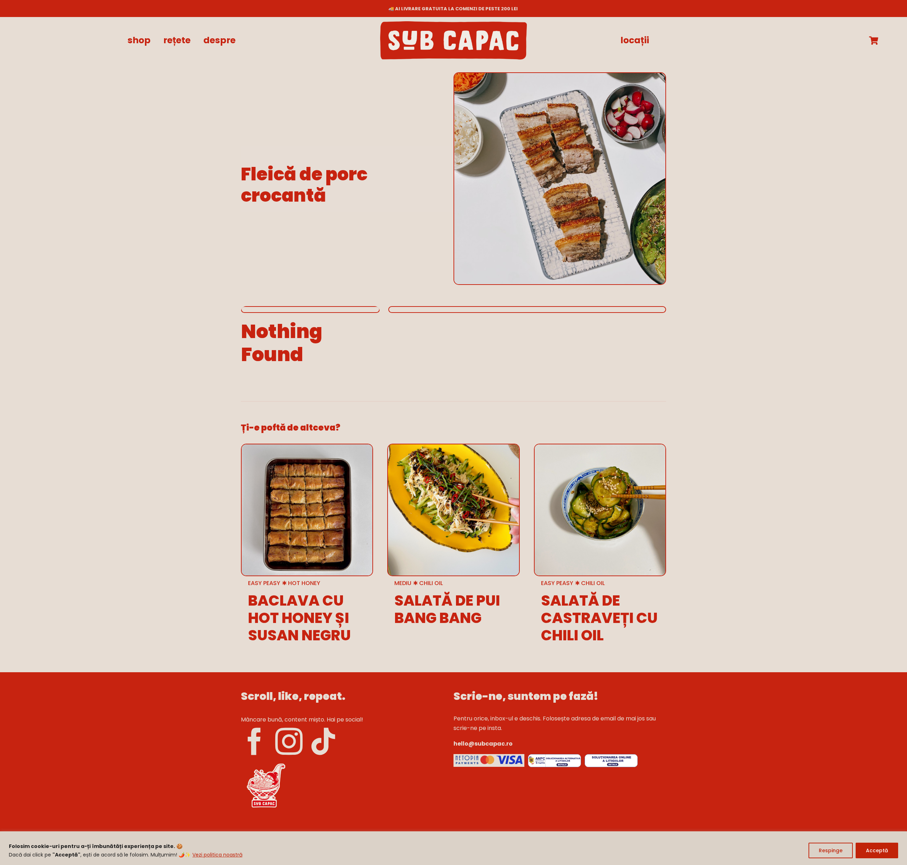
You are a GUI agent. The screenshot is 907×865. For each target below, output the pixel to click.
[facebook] (254, 742)
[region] (453, 848)
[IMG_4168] (307, 447)
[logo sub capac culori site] (453, 24)
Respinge (831, 850)
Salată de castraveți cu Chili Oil (599, 617)
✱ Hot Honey (301, 583)
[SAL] (554, 757)
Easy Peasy (264, 583)
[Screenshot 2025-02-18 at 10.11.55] (489, 757)
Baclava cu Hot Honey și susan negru (299, 617)
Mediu (402, 583)
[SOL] (611, 757)
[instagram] (289, 742)
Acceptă (877, 850)
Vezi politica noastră (217, 854)
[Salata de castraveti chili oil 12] (600, 447)
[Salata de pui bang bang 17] (453, 447)
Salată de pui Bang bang (447, 609)
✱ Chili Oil (428, 583)
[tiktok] (323, 742)
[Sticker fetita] (266, 763)
